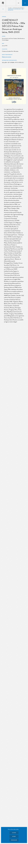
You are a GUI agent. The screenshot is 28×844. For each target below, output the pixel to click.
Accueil (10, 7)
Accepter (14, 832)
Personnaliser (14, 840)
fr (18, 3)
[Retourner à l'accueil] (3, 3)
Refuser (14, 836)
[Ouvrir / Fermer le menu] (25, 3)
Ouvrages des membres (18, 7)
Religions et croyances (6, 57)
